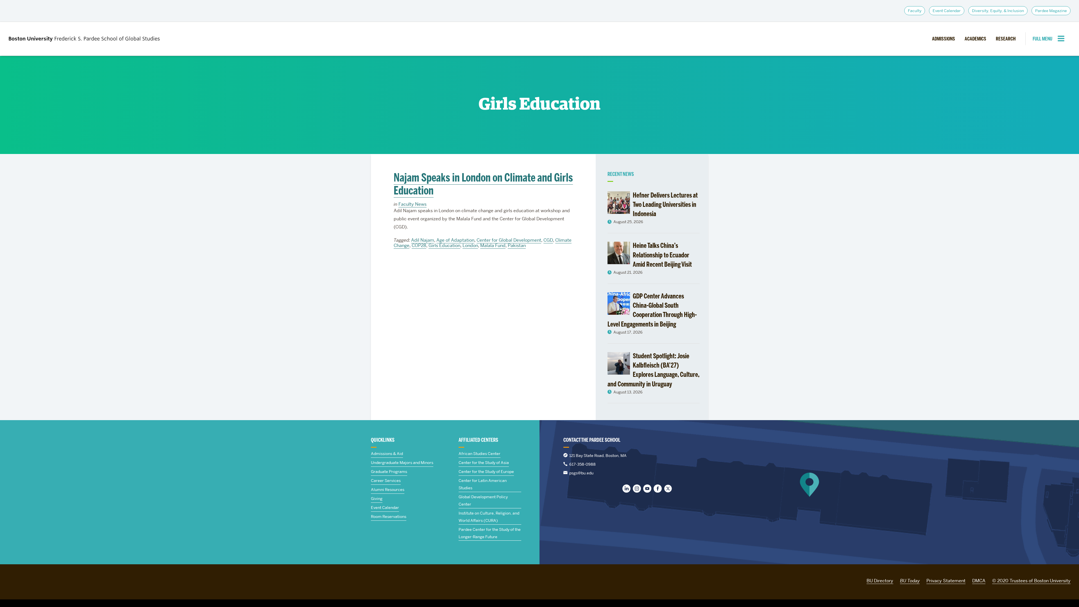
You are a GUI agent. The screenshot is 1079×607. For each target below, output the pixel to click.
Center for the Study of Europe (486, 471)
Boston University (24, 580)
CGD (548, 240)
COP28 (419, 245)
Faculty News (412, 204)
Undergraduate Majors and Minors (402, 462)
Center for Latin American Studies (483, 484)
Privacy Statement (945, 581)
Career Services (386, 480)
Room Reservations (388, 516)
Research (1005, 39)
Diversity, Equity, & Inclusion (998, 10)
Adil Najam (422, 240)
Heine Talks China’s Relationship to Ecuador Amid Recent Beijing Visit (662, 254)
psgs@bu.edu (581, 472)
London (470, 245)
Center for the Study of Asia (484, 462)
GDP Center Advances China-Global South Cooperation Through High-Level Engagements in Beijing (652, 310)
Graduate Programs (389, 471)
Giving (376, 498)
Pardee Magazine (1051, 10)
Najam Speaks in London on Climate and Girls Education (483, 184)
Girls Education (444, 245)
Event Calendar (947, 10)
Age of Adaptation (455, 240)
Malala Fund (493, 245)
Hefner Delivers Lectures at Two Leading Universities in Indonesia (665, 204)
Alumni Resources (387, 489)
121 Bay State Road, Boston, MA (598, 455)
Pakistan (517, 245)
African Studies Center (479, 453)
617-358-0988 (582, 464)
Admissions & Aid (387, 453)
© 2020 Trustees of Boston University (1031, 581)
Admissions (943, 39)
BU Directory (880, 581)
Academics (975, 39)
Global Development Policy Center (483, 500)
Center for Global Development (509, 240)
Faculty (914, 10)
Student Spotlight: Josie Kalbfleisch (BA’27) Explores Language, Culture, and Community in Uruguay (653, 370)
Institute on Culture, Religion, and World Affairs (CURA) (489, 517)
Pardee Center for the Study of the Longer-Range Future (490, 533)
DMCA (978, 581)
